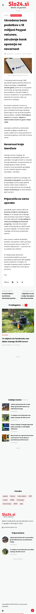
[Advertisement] (18, 376)
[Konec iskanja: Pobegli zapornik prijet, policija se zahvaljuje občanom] (5, 427)
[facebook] (12, 282)
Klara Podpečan (7, 345)
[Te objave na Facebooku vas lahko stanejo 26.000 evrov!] (18, 321)
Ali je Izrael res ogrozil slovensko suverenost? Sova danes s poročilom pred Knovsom (22, 438)
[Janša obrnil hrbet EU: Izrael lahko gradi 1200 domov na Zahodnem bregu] (5, 407)
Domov (6, 15)
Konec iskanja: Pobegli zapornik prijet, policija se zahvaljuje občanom (22, 427)
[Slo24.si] (15, 5)
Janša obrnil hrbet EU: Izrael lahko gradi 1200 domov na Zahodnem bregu (20, 407)
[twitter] (17, 282)
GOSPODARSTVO (16, 15)
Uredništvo (10, 54)
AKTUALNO (5, 335)
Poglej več (25, 400)
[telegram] (22, 282)
